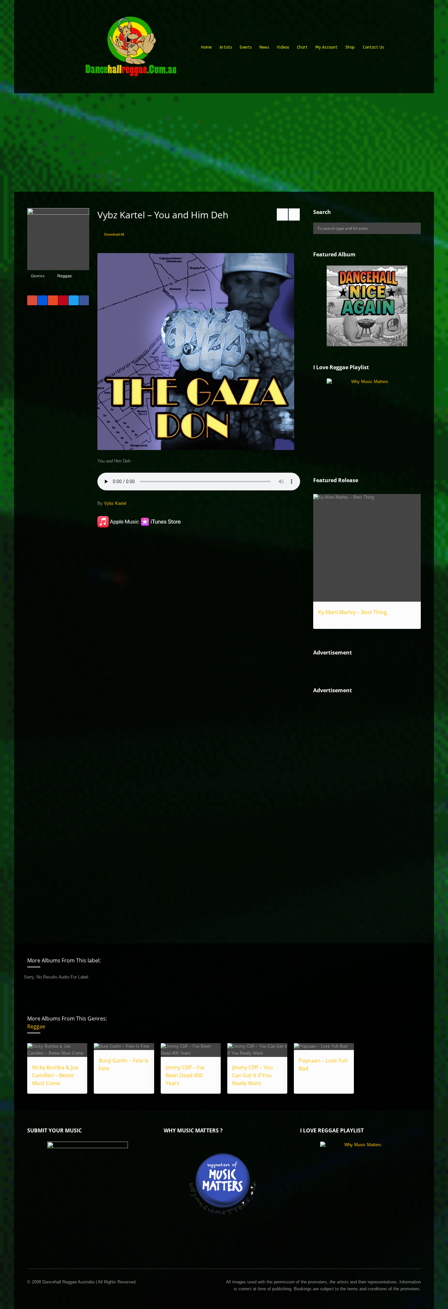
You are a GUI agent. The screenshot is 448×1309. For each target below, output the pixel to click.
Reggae (64, 276)
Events (246, 47)
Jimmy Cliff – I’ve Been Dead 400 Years (185, 1075)
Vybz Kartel (115, 503)
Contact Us (373, 47)
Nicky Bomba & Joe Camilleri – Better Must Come (55, 1075)
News (264, 47)
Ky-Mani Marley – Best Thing (352, 612)
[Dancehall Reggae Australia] (130, 49)
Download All (114, 234)
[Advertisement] (224, 142)
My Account (326, 47)
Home (206, 47)
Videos (283, 47)
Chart (302, 47)
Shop (350, 47)
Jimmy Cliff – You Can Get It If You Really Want (252, 1075)
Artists (225, 47)
